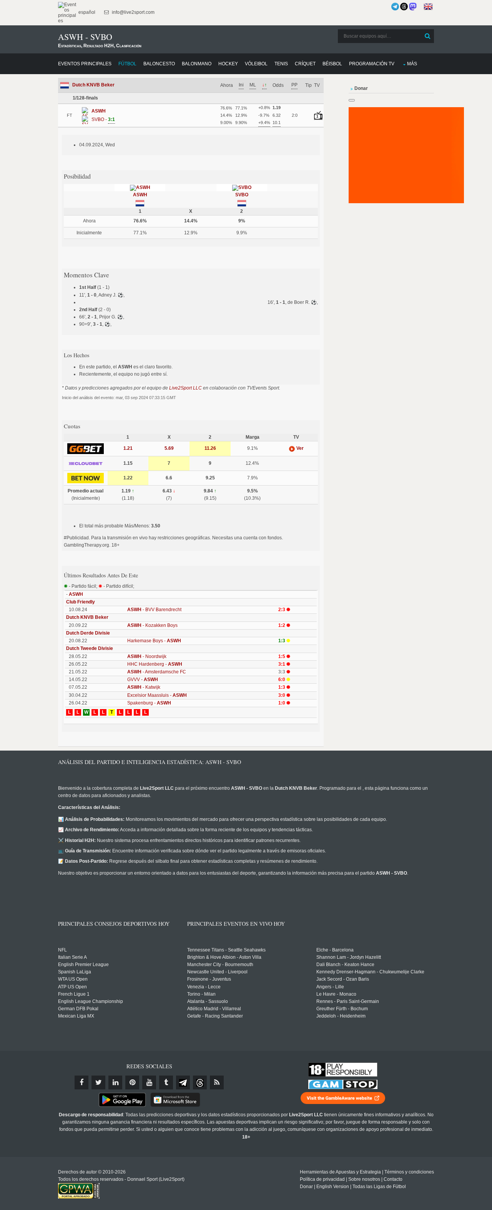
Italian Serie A (72, 957)
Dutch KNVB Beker (93, 85)
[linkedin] (115, 1082)
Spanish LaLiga (74, 972)
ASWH (140, 194)
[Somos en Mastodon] (413, 6)
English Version (332, 1186)
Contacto (393, 1179)
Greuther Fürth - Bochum (342, 1008)
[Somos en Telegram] (395, 6)
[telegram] (183, 1082)
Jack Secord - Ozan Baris (342, 979)
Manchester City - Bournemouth (220, 964)
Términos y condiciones (409, 1172)
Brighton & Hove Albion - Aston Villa (224, 957)
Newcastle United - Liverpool (217, 972)
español (86, 12)
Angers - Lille (330, 987)
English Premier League (83, 964)
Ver (299, 448)
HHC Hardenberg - (154, 664)
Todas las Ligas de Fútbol (379, 1186)
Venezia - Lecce (204, 987)
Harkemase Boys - (154, 640)
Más (412, 63)
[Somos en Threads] (404, 6)
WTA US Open (73, 979)
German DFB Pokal (78, 1008)
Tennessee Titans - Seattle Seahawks (226, 950)
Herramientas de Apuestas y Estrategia (340, 1172)
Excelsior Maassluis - (157, 695)
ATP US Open (72, 987)
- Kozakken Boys (152, 625)
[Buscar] (427, 36)
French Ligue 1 (74, 994)
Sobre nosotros (364, 1179)
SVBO (241, 194)
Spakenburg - (149, 703)
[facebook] (81, 1082)
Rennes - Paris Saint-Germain (347, 1001)
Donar (306, 1186)
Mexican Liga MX (76, 1016)
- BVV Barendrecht (154, 609)
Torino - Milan (201, 994)
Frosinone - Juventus (209, 979)
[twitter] (98, 1082)
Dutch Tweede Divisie (89, 648)
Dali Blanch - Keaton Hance (345, 964)
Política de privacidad (322, 1179)
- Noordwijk (146, 656)
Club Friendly (80, 602)
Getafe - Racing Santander (215, 1016)
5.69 (169, 448)
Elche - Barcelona (335, 950)
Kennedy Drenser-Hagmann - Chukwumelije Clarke (370, 972)
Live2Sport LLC (185, 388)
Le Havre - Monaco (336, 994)
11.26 (210, 448)
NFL (62, 950)
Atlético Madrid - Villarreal (214, 1008)
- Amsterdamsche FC (156, 672)
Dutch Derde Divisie (88, 633)
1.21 (128, 448)
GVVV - (142, 679)
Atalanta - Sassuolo (207, 1001)
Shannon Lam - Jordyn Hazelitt (348, 957)
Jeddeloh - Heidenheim (341, 1016)
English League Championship (90, 1001)
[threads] (200, 1082)
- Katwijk (143, 687)
